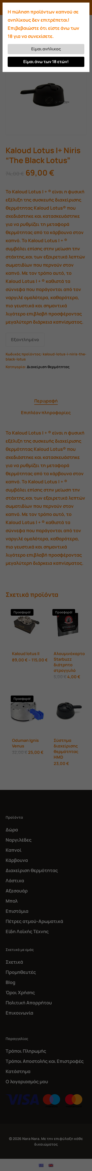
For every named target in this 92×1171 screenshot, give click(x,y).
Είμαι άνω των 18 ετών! (46, 61)
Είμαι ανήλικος (46, 49)
